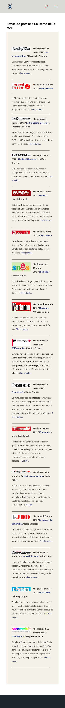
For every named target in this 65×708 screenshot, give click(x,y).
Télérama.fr (18, 348)
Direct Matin (45, 235)
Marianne (44, 308)
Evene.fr (43, 195)
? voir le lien (46, 220)
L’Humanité (45, 432)
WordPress (32, 703)
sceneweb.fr (18, 636)
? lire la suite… (25, 73)
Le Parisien (44, 592)
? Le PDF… (25, 460)
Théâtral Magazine (27, 159)
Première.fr (18, 392)
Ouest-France (46, 88)
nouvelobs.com (30, 556)
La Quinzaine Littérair (37, 123)
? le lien (29, 504)
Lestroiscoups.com (33, 476)
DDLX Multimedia (32, 699)
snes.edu (43, 271)
